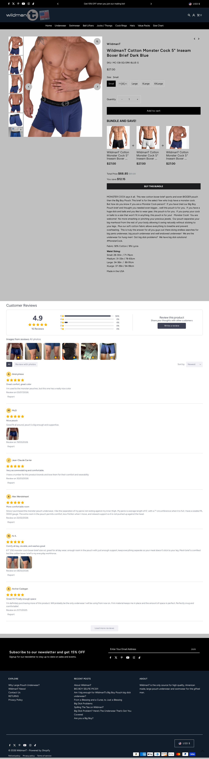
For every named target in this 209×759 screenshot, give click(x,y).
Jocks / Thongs (104, 25)
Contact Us (14, 692)
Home (48, 25)
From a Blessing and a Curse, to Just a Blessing (98, 699)
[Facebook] (8, 4)
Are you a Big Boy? (83, 718)
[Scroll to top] (202, 751)
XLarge (145, 83)
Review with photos (25, 364)
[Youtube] (23, 4)
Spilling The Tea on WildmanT (89, 707)
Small (111, 83)
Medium (123, 83)
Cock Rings (121, 25)
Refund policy (14, 756)
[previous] (194, 38)
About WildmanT (82, 685)
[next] (199, 38)
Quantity (111, 99)
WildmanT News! (17, 688)
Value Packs (144, 25)
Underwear (60, 25)
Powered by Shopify (39, 750)
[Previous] (58, 4)
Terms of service (44, 756)
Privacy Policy (15, 699)
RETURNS (13, 696)
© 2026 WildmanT (17, 750)
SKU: (109, 62)
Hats (132, 25)
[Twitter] (13, 4)
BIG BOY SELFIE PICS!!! (86, 688)
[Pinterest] (18, 4)
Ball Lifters (88, 25)
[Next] (151, 4)
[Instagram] (28, 4)
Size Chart (158, 25)
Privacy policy (29, 756)
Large (135, 83)
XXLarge (158, 83)
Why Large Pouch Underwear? (24, 685)
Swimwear (74, 25)
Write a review (171, 325)
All (9, 364)
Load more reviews (104, 628)
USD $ (196, 4)
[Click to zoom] (97, 41)
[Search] (189, 15)
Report (11, 396)
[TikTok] (33, 4)
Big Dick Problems (83, 703)
